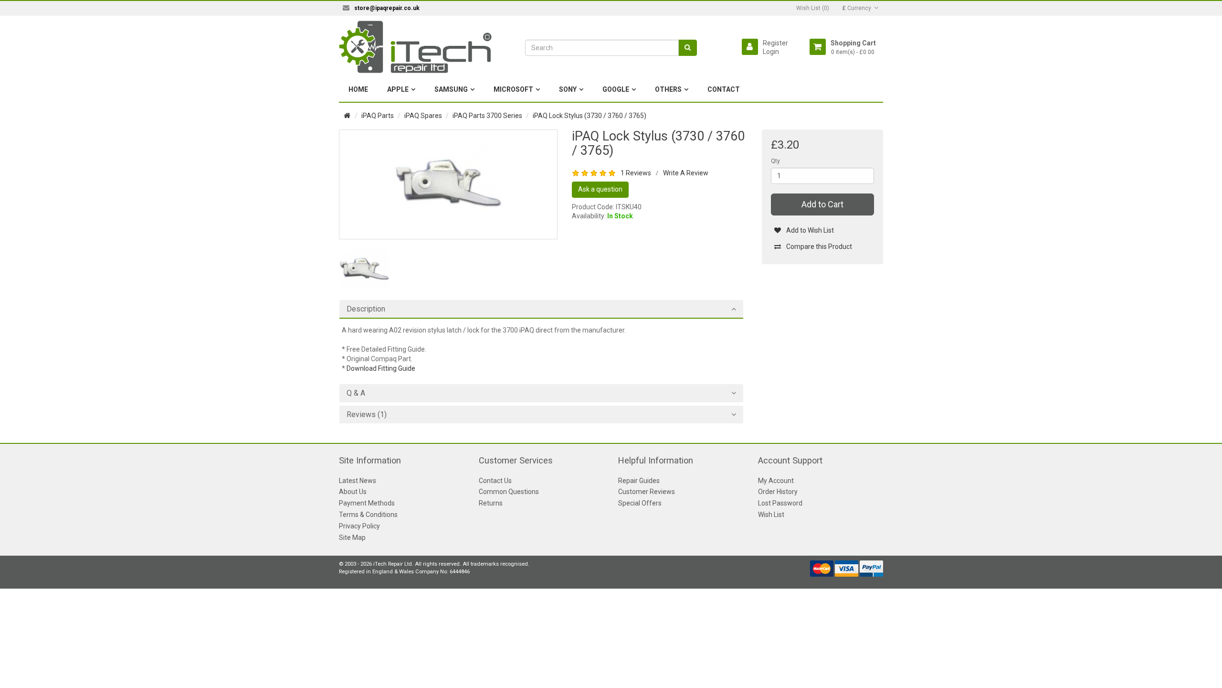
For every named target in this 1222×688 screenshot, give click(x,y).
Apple (398, 89)
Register (775, 43)
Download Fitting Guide (381, 368)
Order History (778, 491)
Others (668, 89)
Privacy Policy (359, 526)
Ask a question (600, 189)
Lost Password (780, 503)
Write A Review (685, 173)
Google (615, 89)
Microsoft (513, 89)
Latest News (357, 480)
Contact (723, 89)
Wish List (771, 514)
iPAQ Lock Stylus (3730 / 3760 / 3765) (589, 115)
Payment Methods (367, 503)
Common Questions (509, 491)
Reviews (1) (367, 414)
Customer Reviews (646, 491)
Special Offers (640, 503)
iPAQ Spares (423, 115)
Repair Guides (639, 480)
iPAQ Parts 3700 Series (487, 115)
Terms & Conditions (368, 514)
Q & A (356, 393)
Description (366, 309)
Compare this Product (819, 246)
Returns (491, 503)
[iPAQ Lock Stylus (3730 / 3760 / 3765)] (448, 184)
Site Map (352, 537)
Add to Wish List (810, 230)
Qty (775, 161)
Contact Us (495, 480)
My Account (776, 480)
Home (358, 89)
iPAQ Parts (377, 115)
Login (771, 51)
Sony (568, 89)
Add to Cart (822, 204)
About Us (353, 491)
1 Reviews (636, 173)
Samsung (451, 89)
